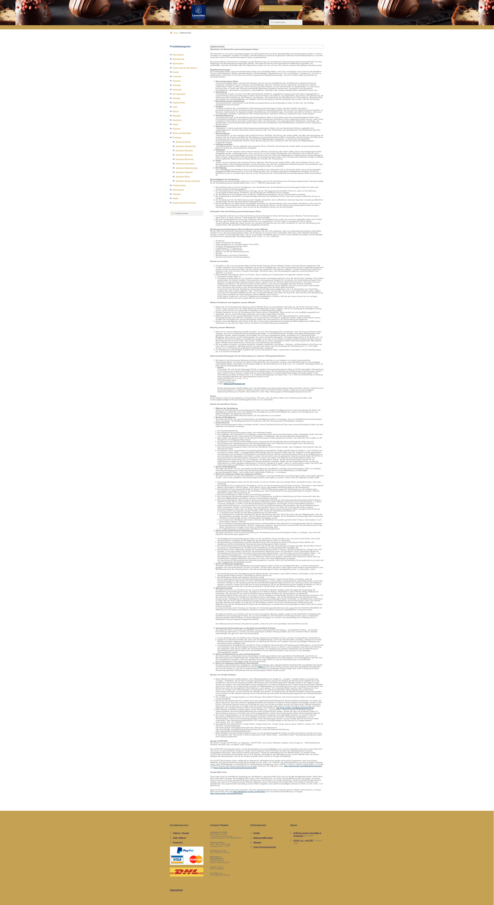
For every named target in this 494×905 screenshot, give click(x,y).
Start (175, 33)
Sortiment (177, 137)
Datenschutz (176, 890)
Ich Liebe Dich (179, 94)
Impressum (178, 842)
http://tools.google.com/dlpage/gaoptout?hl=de (295, 708)
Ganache (177, 81)
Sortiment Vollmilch (184, 172)
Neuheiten (177, 120)
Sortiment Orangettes (185, 163)
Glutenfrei (177, 89)
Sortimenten (201, 27)
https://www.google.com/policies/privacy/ (226, 793)
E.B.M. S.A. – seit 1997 (303, 840)
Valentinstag (176, 27)
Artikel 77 (261, 667)
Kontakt (256, 833)
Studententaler (179, 185)
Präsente (245, 27)
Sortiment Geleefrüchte (186, 146)
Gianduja (177, 85)
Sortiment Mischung (184, 159)
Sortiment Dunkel (183, 142)
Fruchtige (177, 76)
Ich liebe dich (231, 27)
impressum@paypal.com (234, 384)
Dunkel (176, 72)
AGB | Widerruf (179, 838)
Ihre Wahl (216, 27)
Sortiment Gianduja (184, 150)
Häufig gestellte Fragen (263, 838)
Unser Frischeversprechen (264, 847)
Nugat (175, 124)
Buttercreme (178, 63)
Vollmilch (177, 194)
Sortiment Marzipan (184, 155)
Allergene (267, 27)
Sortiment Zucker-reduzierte (188, 181)
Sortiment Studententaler (187, 168)
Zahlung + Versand (181, 833)
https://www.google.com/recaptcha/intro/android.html (235, 768)
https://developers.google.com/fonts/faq (249, 792)
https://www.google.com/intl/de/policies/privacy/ (303, 766)
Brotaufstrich (178, 59)
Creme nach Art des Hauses (185, 68)
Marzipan (177, 116)
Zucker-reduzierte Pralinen (184, 203)
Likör (175, 107)
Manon (189, 27)
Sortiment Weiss (183, 176)
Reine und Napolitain (182, 133)
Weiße (175, 198)
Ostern (256, 27)
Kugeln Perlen (179, 102)
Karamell (176, 98)
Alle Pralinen (178, 55)
